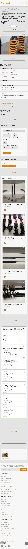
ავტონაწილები (15, 8)
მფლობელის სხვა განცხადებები (9, 165)
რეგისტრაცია (4, 514)
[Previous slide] (1, 45)
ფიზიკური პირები (5, 503)
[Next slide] (27, 45)
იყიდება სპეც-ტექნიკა (6, 505)
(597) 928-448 (14, 74)
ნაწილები (8, 8)
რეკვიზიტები (4, 522)
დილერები (4, 507)
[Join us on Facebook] (2, 546)
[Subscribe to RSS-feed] (9, 546)
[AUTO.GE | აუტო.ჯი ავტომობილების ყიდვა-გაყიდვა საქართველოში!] (6, 3)
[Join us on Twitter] (5, 546)
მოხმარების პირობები (6, 487)
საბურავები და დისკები (7, 535)
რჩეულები (3, 512)
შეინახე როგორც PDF (5, 106)
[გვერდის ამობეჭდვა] (16, 26)
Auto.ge (11, 541)
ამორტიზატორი (4, 11)
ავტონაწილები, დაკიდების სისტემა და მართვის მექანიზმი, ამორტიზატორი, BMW (13, 204)
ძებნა (2, 510)
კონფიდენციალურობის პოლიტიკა (10, 489)
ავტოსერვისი (4, 501)
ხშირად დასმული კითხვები (8, 528)
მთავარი (3, 8)
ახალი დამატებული (6, 478)
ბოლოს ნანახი (5, 524)
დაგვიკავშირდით (5, 482)
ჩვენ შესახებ (4, 480)
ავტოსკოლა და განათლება (8, 533)
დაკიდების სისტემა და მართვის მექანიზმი (10, 9)
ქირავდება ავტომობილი (7, 530)
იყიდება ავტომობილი (6, 491)
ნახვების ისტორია (6, 458)
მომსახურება (4, 526)
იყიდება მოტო (4, 493)
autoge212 (4, 163)
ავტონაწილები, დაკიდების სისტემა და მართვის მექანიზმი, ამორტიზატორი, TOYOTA (13, 238)
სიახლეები (4, 484)
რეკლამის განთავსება (6, 516)
